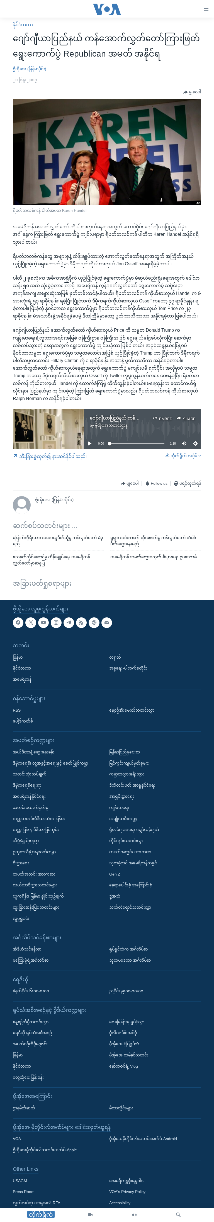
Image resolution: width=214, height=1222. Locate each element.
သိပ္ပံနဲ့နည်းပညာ (26, 840)
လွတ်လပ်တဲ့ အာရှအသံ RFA (36, 1203)
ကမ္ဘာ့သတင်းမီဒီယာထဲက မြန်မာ (39, 818)
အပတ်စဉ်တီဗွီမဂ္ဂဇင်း (30, 1044)
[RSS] (81, 622)
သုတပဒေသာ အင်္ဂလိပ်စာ (130, 960)
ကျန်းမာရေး (119, 807)
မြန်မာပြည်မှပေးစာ (124, 752)
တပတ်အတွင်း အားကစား (34, 874)
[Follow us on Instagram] (56, 622)
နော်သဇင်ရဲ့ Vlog (123, 1066)
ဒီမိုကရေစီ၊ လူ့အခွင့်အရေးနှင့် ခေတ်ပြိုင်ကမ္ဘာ (50, 763)
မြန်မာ (18, 657)
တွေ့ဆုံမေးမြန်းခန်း (28, 1077)
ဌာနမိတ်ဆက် (24, 1108)
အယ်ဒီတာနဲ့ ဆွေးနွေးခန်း (33, 752)
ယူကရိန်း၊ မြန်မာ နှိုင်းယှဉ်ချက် (38, 896)
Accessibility (119, 1203)
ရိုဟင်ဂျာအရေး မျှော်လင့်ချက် (134, 829)
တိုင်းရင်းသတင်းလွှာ (126, 840)
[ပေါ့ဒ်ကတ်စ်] (94, 622)
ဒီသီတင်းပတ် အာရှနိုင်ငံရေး (132, 785)
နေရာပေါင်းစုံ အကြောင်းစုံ (130, 885)
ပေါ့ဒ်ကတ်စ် (23, 721)
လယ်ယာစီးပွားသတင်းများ (35, 885)
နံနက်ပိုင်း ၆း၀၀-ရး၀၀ (31, 991)
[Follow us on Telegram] (69, 622)
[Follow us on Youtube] (43, 622)
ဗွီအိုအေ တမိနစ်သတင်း (128, 1055)
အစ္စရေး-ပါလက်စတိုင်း (128, 668)
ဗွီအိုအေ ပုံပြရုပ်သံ (124, 1044)
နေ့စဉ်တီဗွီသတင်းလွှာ (30, 1022)
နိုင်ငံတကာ (23, 24)
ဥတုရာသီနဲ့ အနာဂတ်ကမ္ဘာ (34, 852)
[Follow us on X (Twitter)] (30, 622)
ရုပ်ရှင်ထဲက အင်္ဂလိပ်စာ (128, 949)
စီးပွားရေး (21, 863)
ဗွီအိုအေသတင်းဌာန (111, 425)
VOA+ (18, 1138)
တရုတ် (115, 657)
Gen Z (114, 874)
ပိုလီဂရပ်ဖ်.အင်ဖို (123, 1033)
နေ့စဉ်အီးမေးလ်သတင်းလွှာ (131, 710)
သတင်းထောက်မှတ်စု (30, 807)
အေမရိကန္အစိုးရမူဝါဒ (126, 1181)
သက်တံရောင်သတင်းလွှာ (130, 907)
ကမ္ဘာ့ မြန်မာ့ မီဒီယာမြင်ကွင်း (36, 829)
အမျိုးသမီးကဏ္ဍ (123, 818)
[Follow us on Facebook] (18, 622)
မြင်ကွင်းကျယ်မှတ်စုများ (129, 763)
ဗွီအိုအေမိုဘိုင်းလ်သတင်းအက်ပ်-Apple (45, 1150)
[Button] (192, 92)
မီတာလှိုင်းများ (121, 1108)
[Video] (90, 1215)
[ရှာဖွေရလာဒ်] (178, 1215)
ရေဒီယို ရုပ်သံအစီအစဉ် (32, 1033)
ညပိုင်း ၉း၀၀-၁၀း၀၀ (126, 991)
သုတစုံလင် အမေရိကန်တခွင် (133, 863)
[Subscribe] (106, 622)
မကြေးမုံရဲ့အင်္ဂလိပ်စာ (30, 960)
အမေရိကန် (22, 679)
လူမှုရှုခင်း (21, 918)
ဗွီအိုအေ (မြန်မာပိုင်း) (29, 69)
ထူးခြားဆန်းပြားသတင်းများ (36, 907)
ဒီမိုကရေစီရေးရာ (27, 785)
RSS (17, 710)
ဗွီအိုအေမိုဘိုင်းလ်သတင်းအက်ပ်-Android (143, 1138)
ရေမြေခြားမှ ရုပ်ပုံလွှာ (126, 1022)
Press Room (24, 1191)
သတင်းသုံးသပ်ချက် (30, 774)
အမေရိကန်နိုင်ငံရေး (29, 796)
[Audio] (134, 1215)
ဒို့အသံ (114, 896)
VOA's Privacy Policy (127, 1191)
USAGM (20, 1181)
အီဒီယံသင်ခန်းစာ (27, 949)
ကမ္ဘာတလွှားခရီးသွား (126, 774)
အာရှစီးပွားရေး (121, 796)
